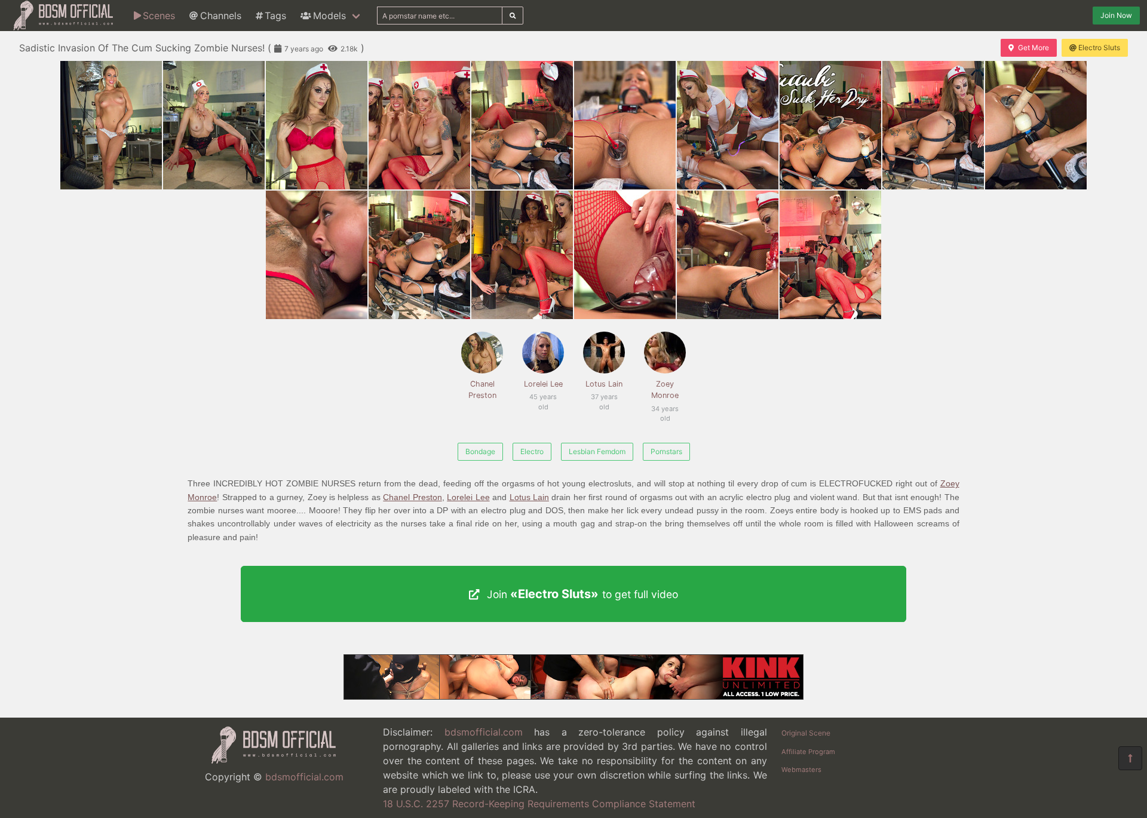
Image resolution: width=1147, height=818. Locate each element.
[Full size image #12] (522, 255)
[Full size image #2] (316, 125)
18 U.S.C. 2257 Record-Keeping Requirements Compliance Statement (539, 804)
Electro (532, 451)
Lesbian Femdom (597, 451)
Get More (1033, 47)
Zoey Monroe (665, 395)
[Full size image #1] (214, 125)
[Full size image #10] (316, 255)
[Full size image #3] (419, 125)
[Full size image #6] (727, 125)
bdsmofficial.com (304, 777)
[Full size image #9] (1036, 125)
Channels (220, 16)
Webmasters (801, 769)
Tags (275, 16)
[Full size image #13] (625, 255)
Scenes (159, 16)
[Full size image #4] (522, 125)
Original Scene (805, 732)
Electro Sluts (1099, 47)
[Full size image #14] (727, 255)
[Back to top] (1130, 758)
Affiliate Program (808, 751)
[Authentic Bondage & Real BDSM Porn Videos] (573, 696)
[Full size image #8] (933, 125)
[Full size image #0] (111, 125)
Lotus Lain (603, 390)
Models (329, 16)
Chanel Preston (482, 389)
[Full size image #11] (419, 255)
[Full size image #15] (830, 255)
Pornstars (666, 451)
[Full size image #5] (625, 125)
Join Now (1116, 15)
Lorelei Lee (543, 390)
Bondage (480, 451)
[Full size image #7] (830, 125)
